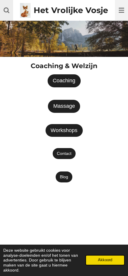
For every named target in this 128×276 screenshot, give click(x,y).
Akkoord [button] (105, 260)
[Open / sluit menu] (121, 10)
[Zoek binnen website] (6, 10)
